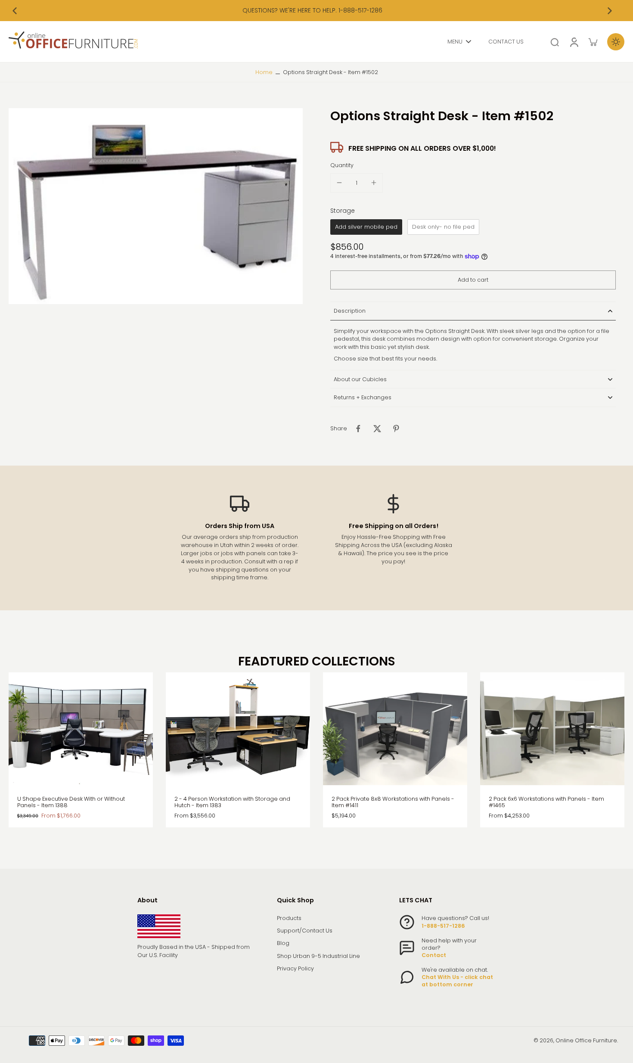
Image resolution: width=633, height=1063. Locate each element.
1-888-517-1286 (443, 925)
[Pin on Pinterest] (396, 428)
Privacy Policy (295, 968)
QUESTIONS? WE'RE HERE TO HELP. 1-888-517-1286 (312, 10)
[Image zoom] (156, 206)
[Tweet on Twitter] (377, 428)
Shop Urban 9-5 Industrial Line (318, 956)
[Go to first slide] (609, 11)
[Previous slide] (14, 11)
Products (289, 918)
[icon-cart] (592, 41)
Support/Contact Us (304, 930)
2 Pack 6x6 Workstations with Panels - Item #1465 (546, 802)
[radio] (366, 227)
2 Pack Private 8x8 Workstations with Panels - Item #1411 (393, 802)
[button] (473, 280)
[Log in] (573, 41)
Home (264, 72)
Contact (434, 955)
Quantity (342, 165)
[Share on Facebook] (358, 428)
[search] (554, 41)
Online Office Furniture (586, 1040)
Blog (283, 943)
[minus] (339, 183)
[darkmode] (615, 41)
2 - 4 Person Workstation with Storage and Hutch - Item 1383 (232, 802)
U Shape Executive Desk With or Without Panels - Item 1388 (71, 802)
